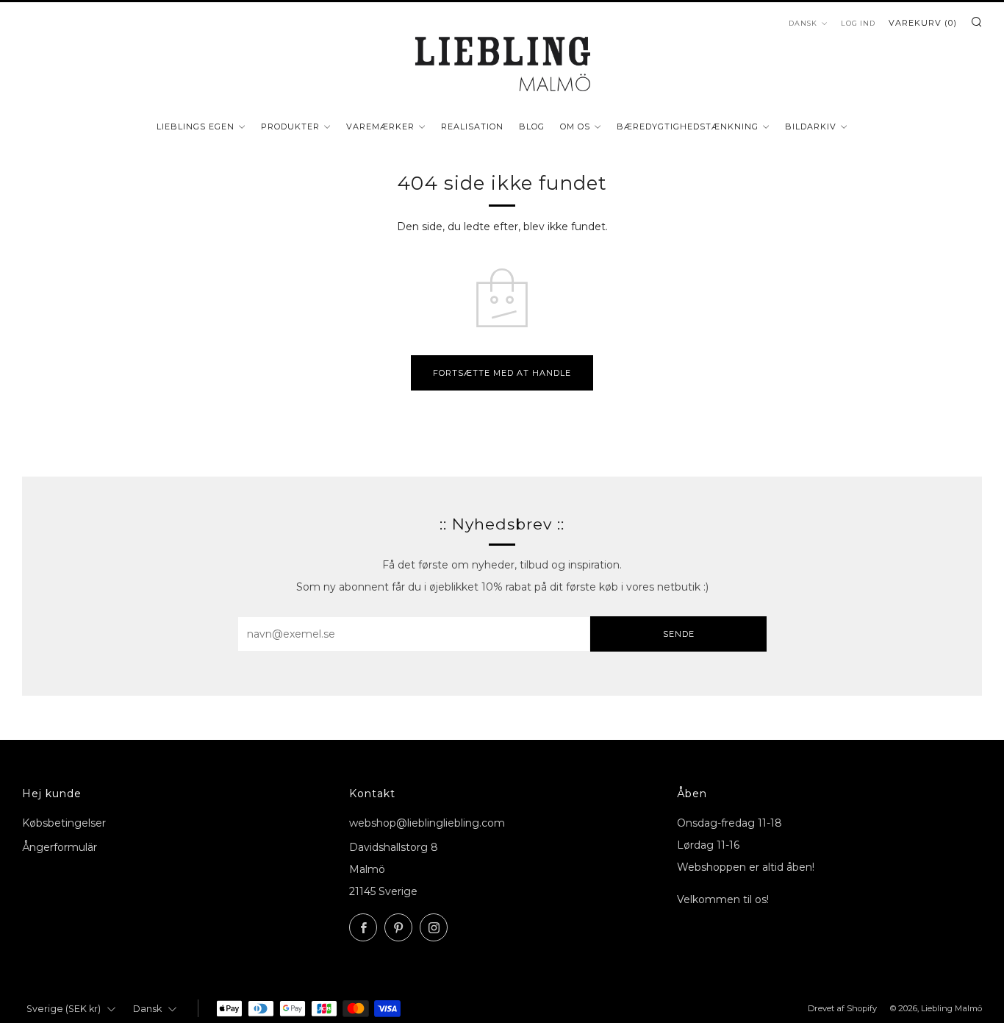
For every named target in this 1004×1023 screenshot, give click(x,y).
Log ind (858, 23)
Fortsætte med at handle (502, 373)
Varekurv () (923, 23)
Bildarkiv (810, 126)
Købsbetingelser (64, 823)
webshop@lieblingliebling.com (427, 823)
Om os (575, 126)
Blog (532, 126)
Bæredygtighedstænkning (688, 126)
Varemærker (380, 126)
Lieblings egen (195, 126)
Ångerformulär (59, 847)
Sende (679, 634)
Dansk (803, 23)
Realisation (472, 126)
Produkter (290, 126)
